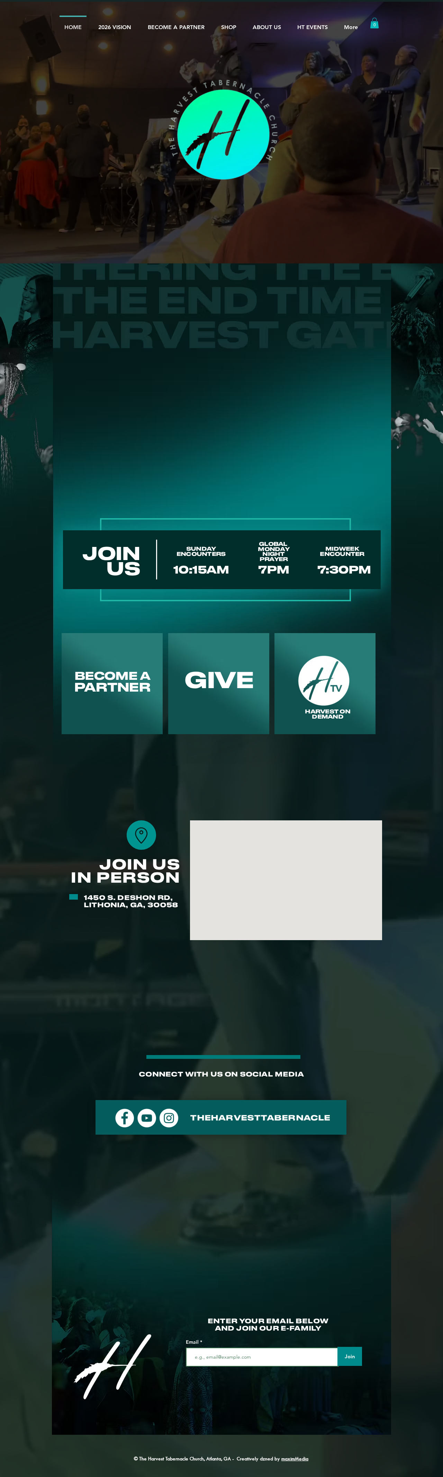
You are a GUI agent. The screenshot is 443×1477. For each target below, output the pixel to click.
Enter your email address (159, 770)
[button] (376, 627)
